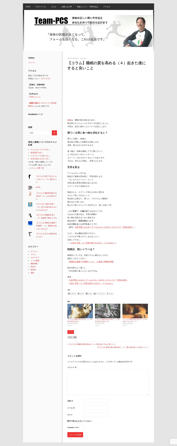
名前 (70, 401)
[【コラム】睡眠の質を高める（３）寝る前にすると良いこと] (135, 311)
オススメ (34, 251)
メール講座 (35, 260)
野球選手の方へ (37, 153)
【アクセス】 (45, 78)
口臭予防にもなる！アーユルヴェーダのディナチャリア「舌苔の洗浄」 (104, 227)
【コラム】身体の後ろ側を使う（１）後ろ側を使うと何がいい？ (122, 347)
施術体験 (34, 263)
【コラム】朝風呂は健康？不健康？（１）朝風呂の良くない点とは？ (46, 226)
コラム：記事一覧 (37, 168)
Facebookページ (35, 114)
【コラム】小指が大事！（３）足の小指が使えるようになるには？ (46, 207)
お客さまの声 (66, 7)
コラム (53, 7)
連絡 (32, 273)
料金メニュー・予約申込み (87, 7)
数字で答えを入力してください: (79, 421)
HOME (28, 7)
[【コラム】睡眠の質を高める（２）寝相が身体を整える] (80, 311)
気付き (33, 266)
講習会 (33, 270)
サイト (70, 415)
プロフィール (40, 7)
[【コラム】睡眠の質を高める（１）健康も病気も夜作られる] (107, 311)
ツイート (31, 62)
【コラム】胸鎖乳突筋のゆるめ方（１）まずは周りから (46, 196)
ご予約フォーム (34, 97)
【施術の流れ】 (34, 103)
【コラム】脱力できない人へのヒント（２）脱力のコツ (46, 179)
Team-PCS (83, 58)
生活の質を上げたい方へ (40, 159)
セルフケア (35, 257)
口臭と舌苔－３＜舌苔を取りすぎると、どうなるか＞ (93, 243)
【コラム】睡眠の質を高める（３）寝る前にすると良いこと (92, 344)
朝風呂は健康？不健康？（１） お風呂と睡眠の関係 (91, 262)
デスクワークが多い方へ (40, 156)
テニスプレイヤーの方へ (40, 149)
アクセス (106, 7)
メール (71, 408)
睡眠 (75, 337)
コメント (72, 367)
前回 (69, 120)
